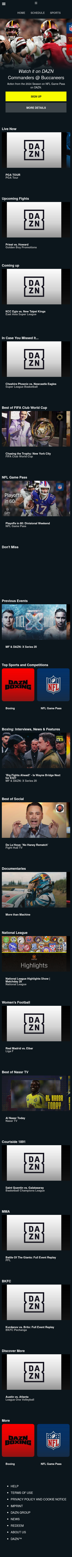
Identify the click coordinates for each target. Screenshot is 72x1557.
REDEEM (17, 1525)
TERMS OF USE (22, 1492)
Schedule (38, 12)
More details (36, 107)
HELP (15, 1486)
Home (21, 12)
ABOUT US (18, 1532)
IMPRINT (17, 1506)
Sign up (36, 96)
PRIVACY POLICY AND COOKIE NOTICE (38, 1499)
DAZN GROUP (20, 1512)
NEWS (15, 1519)
